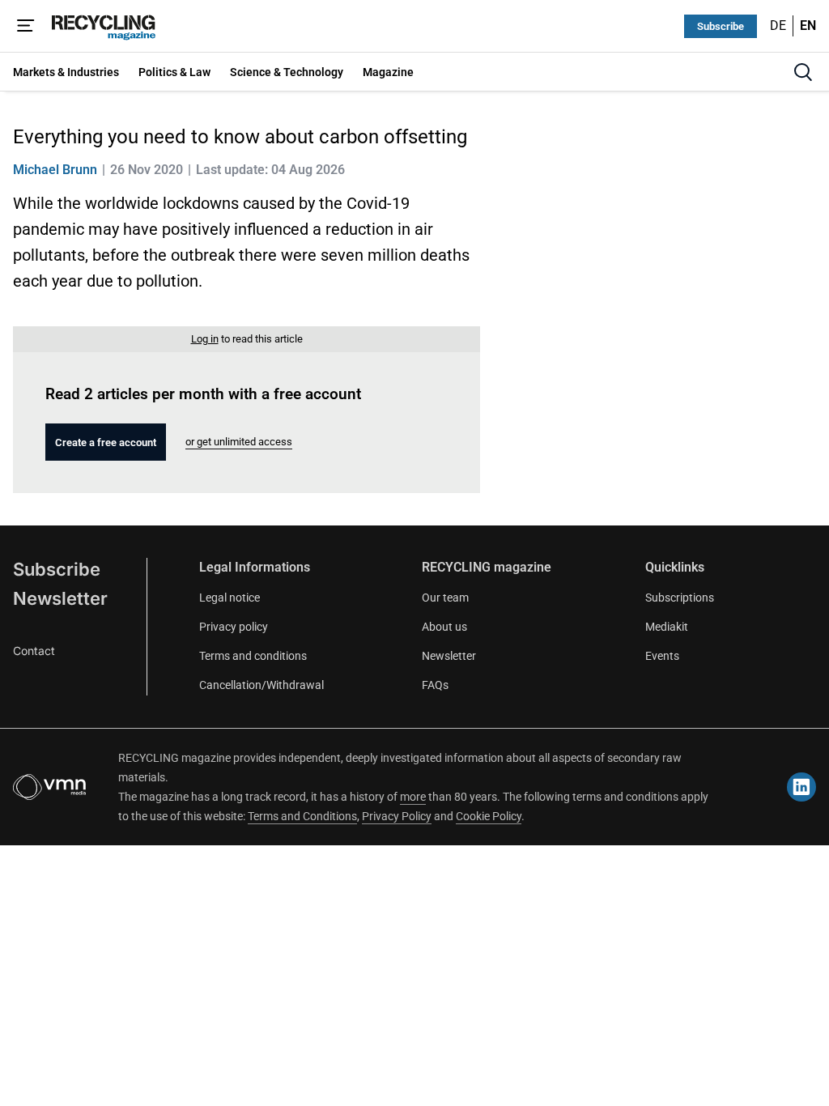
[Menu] (26, 26)
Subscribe (720, 26)
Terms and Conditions (302, 816)
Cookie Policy (488, 816)
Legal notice (229, 597)
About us (444, 626)
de (778, 25)
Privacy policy (233, 626)
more (413, 796)
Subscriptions (679, 597)
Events (662, 655)
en (808, 25)
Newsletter (60, 598)
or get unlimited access (238, 442)
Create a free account (105, 442)
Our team (445, 597)
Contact (34, 650)
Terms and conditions (253, 655)
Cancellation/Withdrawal (261, 684)
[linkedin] (801, 787)
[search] (803, 72)
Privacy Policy (397, 816)
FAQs (435, 684)
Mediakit (666, 626)
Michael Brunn (55, 169)
